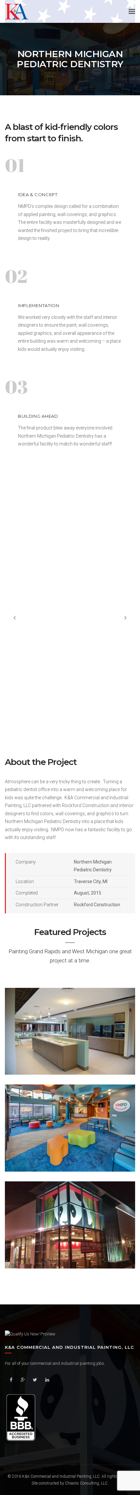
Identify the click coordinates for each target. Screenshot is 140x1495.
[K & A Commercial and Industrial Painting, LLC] (16, 11)
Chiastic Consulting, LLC (86, 1483)
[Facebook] (11, 1380)
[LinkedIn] (47, 1380)
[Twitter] (35, 1380)
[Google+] (23, 1380)
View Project (70, 1049)
